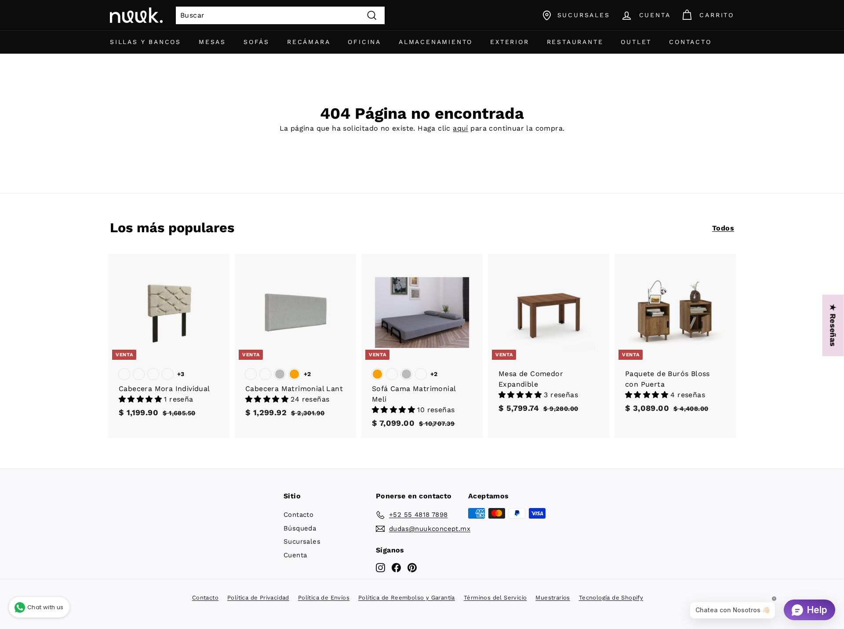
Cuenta (295, 555)
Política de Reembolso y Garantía (406, 597)
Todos (723, 228)
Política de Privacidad (258, 597)
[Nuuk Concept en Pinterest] (412, 567)
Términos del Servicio (495, 597)
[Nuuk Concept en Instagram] (380, 567)
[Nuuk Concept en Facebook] (396, 567)
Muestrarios (552, 597)
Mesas (212, 41)
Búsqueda (300, 528)
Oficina (364, 41)
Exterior (509, 41)
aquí (460, 128)
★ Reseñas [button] (833, 325)
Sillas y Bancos (145, 41)
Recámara (308, 41)
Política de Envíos (323, 597)
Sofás (256, 41)
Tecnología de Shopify (611, 597)
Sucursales (302, 541)
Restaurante (575, 41)
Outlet (636, 41)
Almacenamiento (436, 41)
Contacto (690, 41)
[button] (141, 399)
